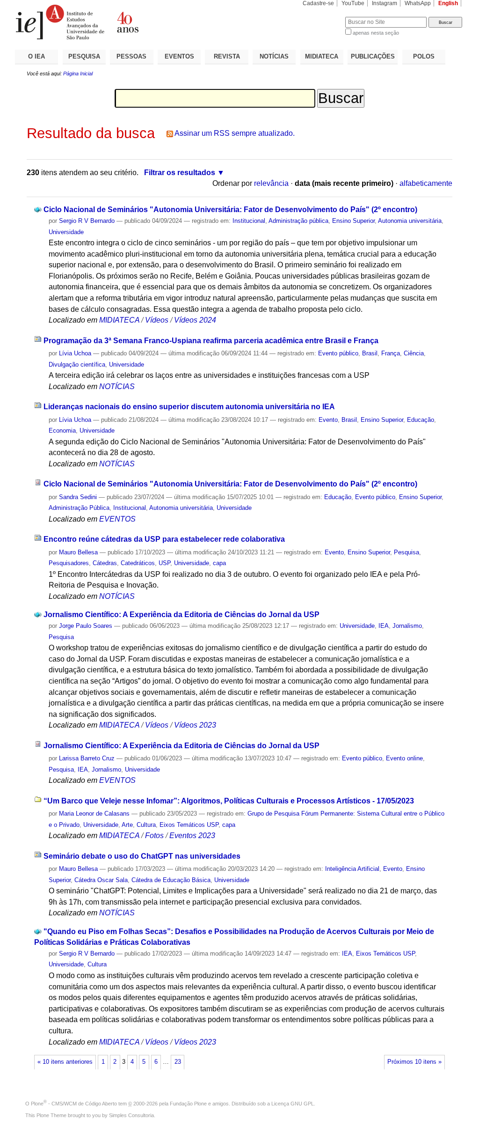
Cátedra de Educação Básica (170, 880)
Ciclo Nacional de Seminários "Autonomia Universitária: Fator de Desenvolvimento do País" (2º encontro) (230, 210)
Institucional (248, 220)
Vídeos (156, 320)
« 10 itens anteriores (65, 1062)
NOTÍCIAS (274, 56)
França (390, 353)
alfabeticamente (425, 183)
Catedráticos (138, 563)
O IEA (36, 56)
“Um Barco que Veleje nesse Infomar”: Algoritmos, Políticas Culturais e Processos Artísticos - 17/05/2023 (229, 801)
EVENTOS (179, 56)
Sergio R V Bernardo (87, 220)
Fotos (154, 835)
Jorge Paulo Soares (85, 625)
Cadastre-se (318, 3)
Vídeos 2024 (195, 320)
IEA (383, 625)
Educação (420, 419)
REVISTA (227, 56)
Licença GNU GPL (292, 1103)
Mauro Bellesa (78, 552)
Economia (62, 430)
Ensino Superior (353, 220)
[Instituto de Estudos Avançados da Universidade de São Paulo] (127, 22)
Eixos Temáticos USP (189, 824)
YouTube (352, 3)
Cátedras (105, 563)
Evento (328, 419)
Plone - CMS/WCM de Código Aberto (74, 1103)
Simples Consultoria (131, 1115)
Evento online (404, 758)
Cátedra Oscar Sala (101, 880)
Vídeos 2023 (195, 725)
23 (177, 1062)
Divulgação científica (77, 364)
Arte (127, 824)
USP (164, 563)
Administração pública (298, 220)
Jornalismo (407, 625)
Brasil (369, 353)
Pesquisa (406, 552)
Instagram (384, 3)
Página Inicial (78, 73)
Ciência (414, 353)
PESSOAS (131, 56)
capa (219, 563)
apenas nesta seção (376, 33)
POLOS (424, 56)
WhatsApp (418, 3)
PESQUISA (84, 56)
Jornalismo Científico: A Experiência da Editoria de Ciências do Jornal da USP (181, 615)
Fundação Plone (188, 1103)
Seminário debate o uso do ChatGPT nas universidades (142, 856)
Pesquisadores (69, 563)
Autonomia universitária (410, 220)
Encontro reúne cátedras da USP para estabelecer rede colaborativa (164, 539)
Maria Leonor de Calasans (94, 813)
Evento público (338, 353)
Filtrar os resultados (179, 173)
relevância (271, 183)
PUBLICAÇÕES (373, 56)
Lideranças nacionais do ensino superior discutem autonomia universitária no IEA (189, 407)
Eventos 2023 (192, 835)
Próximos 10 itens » (414, 1062)
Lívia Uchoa (76, 353)
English (448, 3)
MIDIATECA (321, 56)
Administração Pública (79, 507)
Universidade (66, 232)
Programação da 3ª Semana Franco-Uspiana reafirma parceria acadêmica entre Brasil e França (211, 341)
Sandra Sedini (78, 497)
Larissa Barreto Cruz (87, 758)
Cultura (146, 824)
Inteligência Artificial (352, 868)
